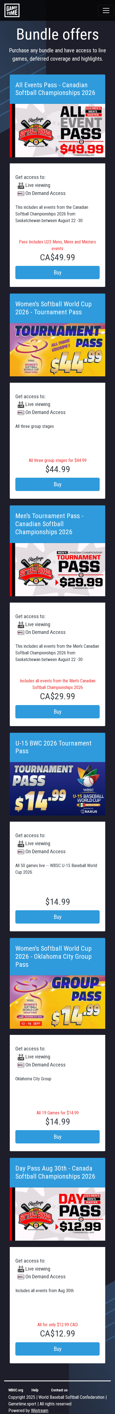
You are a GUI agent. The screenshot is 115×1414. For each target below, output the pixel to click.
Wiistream (39, 1410)
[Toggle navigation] (106, 10)
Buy (57, 272)
